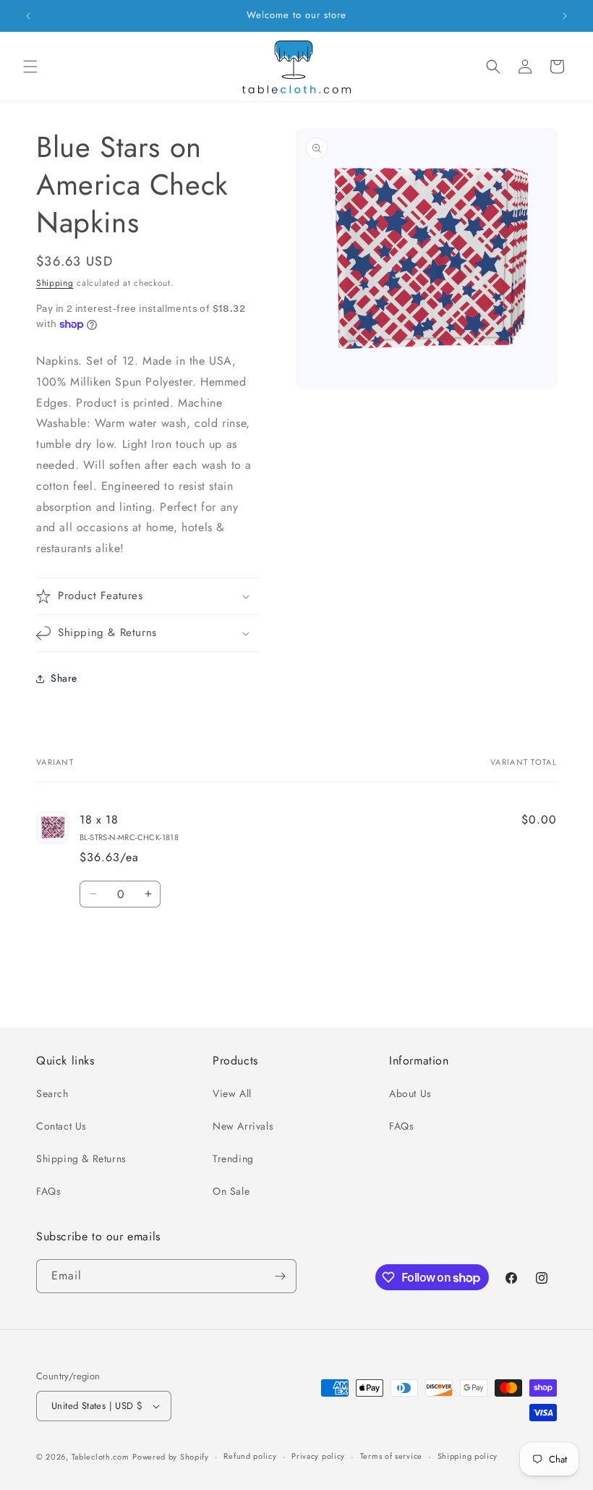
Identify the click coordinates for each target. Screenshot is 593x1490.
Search (52, 1093)
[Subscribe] (280, 1276)
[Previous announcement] (28, 16)
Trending (233, 1158)
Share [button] (64, 678)
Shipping (55, 282)
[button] (30, 66)
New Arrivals (243, 1126)
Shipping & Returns (81, 1158)
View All (232, 1093)
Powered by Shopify (170, 1457)
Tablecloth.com (100, 1457)
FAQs (48, 1191)
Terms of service (391, 1456)
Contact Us (61, 1126)
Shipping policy (468, 1456)
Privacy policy (318, 1456)
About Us (410, 1093)
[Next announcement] (565, 16)
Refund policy (249, 1456)
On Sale (231, 1191)
